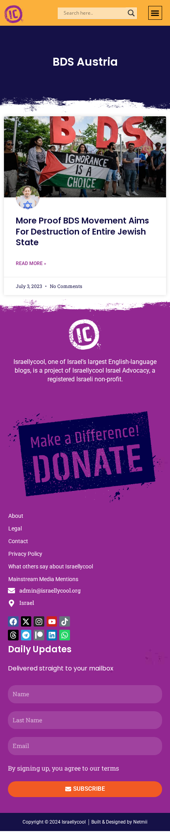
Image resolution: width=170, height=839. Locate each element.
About (15, 516)
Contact (18, 541)
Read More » (31, 263)
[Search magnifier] (131, 13)
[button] (155, 13)
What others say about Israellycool (50, 566)
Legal (15, 528)
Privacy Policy (25, 554)
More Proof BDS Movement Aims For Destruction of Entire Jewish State (82, 231)
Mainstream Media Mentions (43, 579)
